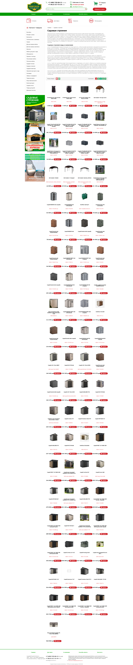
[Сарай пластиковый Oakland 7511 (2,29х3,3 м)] (69, 490)
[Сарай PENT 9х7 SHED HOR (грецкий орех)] (53, 517)
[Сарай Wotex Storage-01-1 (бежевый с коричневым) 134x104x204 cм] (53, 142)
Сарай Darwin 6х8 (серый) (53, 392)
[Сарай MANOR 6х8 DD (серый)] (100, 330)
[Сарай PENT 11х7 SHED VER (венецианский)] (69, 597)
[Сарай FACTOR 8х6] (100, 383)
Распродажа (98, 21)
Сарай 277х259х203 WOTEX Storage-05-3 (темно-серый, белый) (84, 152)
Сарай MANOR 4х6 (69, 231)
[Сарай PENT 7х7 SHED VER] (100, 437)
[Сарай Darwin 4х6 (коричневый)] (53, 249)
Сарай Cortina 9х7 (84, 472)
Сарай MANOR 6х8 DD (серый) (100, 339)
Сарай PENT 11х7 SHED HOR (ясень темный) (84, 607)
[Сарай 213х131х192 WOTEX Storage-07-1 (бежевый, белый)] (53, 116)
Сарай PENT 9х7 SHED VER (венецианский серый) (100, 526)
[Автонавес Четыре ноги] (100, 89)
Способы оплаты (83, 14)
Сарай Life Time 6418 (69, 392)
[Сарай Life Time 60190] (84, 356)
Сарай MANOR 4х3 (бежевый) (69, 205)
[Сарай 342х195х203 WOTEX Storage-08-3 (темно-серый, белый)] (100, 142)
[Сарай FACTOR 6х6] (69, 356)
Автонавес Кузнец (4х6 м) (84, 178)
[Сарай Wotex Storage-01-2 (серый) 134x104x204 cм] (100, 116)
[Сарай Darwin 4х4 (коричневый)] (53, 223)
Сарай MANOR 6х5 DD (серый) (84, 285)
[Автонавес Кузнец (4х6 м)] (84, 169)
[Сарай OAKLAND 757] (53, 437)
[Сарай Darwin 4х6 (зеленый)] (100, 223)
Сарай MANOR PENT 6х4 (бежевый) (69, 259)
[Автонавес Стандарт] (69, 169)
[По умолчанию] (96, 79)
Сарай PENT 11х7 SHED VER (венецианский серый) (53, 607)
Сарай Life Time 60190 (84, 365)
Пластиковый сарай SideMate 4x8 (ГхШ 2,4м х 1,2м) (53, 312)
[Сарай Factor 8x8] (100, 464)
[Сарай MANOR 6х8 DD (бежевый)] (84, 330)
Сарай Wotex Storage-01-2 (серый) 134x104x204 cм (100, 125)
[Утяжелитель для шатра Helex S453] (69, 89)
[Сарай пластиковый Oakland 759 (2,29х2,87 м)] (69, 463)
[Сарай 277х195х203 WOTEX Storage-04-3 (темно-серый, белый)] (84, 116)
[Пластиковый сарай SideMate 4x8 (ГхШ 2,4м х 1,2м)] (54, 303)
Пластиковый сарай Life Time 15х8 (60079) (53, 633)
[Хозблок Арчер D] (84, 196)
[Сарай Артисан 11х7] (69, 570)
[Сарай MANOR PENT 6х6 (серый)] (84, 303)
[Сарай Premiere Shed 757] (84, 410)
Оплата (34, 21)
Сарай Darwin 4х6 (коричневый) (53, 259)
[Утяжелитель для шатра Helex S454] (53, 89)
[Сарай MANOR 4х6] (69, 223)
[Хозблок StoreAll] (100, 303)
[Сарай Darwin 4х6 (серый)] (84, 223)
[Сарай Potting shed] (84, 544)
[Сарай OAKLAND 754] (84, 383)
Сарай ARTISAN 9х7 (54, 499)
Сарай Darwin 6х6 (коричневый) (53, 339)
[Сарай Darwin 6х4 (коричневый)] (100, 249)
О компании (66, 14)
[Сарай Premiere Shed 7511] (84, 570)
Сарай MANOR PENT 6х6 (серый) (85, 312)
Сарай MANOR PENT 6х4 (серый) (85, 259)
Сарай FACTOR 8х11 (69, 525)
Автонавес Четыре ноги (100, 97)
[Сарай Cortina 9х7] (84, 463)
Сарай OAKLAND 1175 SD (100, 579)
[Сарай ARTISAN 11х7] (53, 570)
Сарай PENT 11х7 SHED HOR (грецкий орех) (100, 607)
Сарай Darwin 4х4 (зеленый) (100, 205)
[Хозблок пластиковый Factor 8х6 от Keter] (53, 410)
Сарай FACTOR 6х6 (69, 365)
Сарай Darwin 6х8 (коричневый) (100, 366)
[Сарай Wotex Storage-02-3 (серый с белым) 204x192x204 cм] (100, 169)
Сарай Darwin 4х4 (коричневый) (53, 232)
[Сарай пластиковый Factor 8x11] (100, 544)
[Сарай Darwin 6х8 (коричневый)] (100, 356)
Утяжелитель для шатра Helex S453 (69, 98)
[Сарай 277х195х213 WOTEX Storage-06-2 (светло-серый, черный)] (69, 142)
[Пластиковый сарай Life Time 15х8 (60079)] (53, 624)
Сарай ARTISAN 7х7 (100, 418)
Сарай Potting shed (85, 552)
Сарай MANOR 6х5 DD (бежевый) (69, 285)
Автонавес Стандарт (69, 178)
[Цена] (101, 79)
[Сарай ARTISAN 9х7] (53, 490)
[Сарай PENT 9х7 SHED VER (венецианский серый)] (100, 517)
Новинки (75, 21)
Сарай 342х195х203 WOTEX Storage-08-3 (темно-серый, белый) (100, 152)
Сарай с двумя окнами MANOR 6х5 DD (100, 285)
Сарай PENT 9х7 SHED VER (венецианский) (53, 553)
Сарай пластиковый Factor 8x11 (100, 553)
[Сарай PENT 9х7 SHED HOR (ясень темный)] (100, 490)
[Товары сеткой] (57, 79)
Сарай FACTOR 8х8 (69, 445)
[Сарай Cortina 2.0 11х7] (69, 544)
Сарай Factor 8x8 (100, 472)
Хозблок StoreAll (100, 311)
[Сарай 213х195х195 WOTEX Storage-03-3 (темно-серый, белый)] (69, 116)
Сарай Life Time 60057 (53, 365)
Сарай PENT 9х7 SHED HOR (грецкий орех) (53, 526)
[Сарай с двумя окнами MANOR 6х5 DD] (100, 276)
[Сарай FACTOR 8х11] (69, 517)
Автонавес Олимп (53, 178)
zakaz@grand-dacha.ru (78, 6)
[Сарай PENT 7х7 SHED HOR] (53, 463)
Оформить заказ (100, 9)
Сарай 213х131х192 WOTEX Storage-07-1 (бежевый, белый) (53, 125)
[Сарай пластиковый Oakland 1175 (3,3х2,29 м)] (84, 517)
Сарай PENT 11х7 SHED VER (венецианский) (69, 607)
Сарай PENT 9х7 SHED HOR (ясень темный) (100, 500)
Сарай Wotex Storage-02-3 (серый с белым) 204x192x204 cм (100, 178)
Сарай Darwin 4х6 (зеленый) (100, 232)
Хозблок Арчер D (84, 204)
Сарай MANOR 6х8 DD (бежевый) (84, 339)
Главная (33, 14)
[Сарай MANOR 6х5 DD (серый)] (84, 276)
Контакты (99, 14)
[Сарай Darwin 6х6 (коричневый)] (53, 330)
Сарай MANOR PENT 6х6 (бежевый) (69, 312)
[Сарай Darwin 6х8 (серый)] (53, 383)
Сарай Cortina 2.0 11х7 (69, 552)
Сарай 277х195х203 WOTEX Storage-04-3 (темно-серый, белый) (84, 125)
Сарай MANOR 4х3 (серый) (53, 204)
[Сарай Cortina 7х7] (69, 410)
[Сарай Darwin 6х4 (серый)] (53, 276)
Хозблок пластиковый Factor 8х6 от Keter (54, 419)
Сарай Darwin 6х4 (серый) (53, 285)
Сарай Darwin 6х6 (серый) (69, 338)
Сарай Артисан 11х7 (69, 579)
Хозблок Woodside (84, 445)
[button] (57, 106)
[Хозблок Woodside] (84, 437)
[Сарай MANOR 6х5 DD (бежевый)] (69, 276)
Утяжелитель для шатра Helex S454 (53, 98)
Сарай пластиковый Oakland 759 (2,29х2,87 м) (69, 473)
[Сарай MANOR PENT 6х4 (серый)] (84, 249)
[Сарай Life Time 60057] (53, 356)
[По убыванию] (105, 79)
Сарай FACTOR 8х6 (100, 392)
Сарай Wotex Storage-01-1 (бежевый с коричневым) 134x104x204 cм (53, 152)
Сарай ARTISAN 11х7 (54, 579)
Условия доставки (78, 4)
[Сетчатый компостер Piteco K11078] (84, 89)
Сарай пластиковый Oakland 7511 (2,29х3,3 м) (69, 500)
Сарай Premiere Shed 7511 (84, 579)
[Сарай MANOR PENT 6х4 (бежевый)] (69, 249)
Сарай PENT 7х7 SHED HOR (53, 472)
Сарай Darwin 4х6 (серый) (84, 231)
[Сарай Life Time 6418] (69, 383)
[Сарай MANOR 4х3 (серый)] (53, 196)
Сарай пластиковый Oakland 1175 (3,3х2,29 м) (84, 526)
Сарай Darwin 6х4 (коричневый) (100, 259)
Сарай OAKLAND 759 (85, 499)
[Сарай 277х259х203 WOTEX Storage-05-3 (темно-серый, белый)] (84, 142)
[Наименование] (98, 79)
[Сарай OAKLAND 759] (84, 490)
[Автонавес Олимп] (53, 169)
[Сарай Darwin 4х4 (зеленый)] (100, 196)
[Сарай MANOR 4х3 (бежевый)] (69, 196)
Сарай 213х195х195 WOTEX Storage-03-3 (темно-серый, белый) (69, 125)
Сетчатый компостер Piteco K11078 (84, 98)
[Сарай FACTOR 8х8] (69, 437)
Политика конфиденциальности (75, 660)
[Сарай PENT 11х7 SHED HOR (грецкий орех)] (100, 597)
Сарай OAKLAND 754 (84, 392)
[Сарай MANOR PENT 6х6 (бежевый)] (69, 303)
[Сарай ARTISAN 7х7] (100, 410)
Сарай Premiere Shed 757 (84, 418)
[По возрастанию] (103, 79)
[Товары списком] (59, 79)
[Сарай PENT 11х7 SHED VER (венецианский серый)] (53, 597)
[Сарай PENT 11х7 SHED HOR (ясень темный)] (84, 597)
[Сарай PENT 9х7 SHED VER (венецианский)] (53, 544)
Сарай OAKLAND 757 (54, 445)
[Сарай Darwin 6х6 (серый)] (69, 330)
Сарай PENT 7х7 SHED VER (100, 445)
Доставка (49, 14)
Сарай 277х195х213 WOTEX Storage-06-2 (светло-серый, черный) (69, 152)
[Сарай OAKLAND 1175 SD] (100, 570)
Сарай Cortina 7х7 (69, 418)
